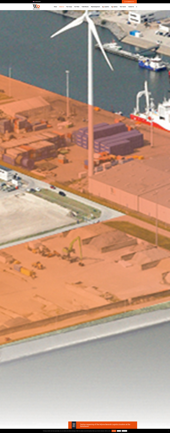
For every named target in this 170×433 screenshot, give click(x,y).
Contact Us (131, 6)
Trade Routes (85, 6)
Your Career (123, 6)
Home (55, 6)
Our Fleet (76, 6)
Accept (113, 430)
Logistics (106, 6)
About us (61, 6)
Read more (124, 430)
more (74, 425)
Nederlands (38, 1)
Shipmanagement (95, 6)
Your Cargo (69, 6)
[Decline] (168, 431)
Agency (115, 6)
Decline (118, 430)
